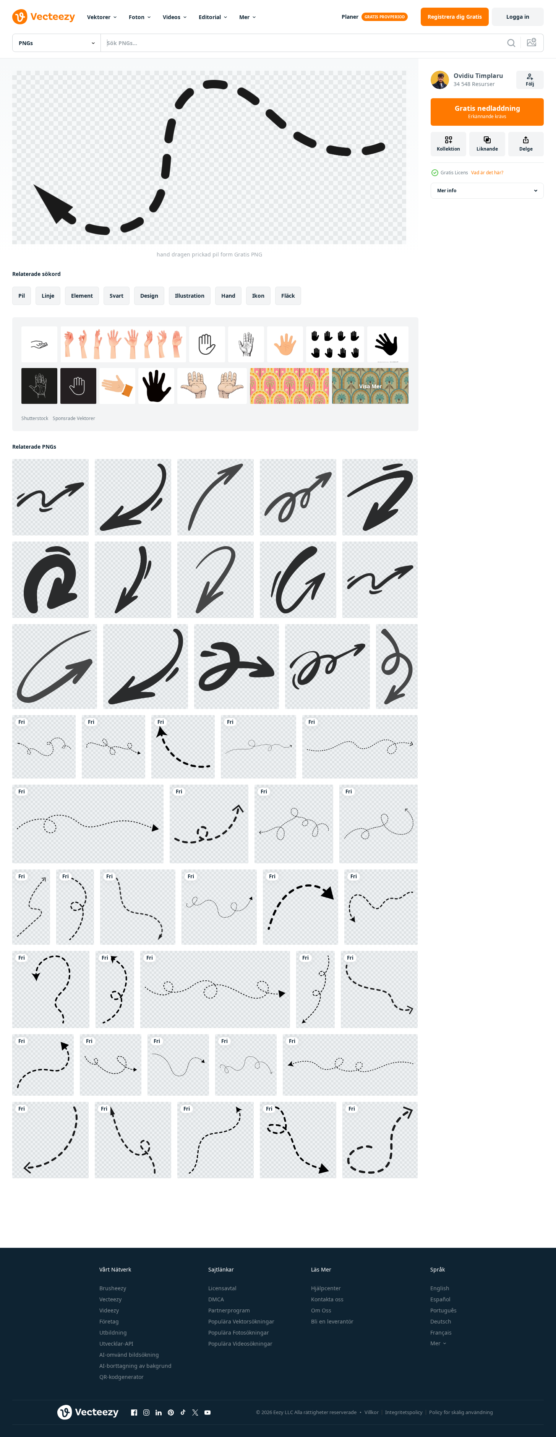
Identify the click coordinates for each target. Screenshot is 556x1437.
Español (440, 1299)
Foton (136, 17)
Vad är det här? (487, 172)
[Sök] (511, 42)
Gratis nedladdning (487, 112)
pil (21, 295)
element (82, 295)
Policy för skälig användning (461, 1412)
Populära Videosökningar (240, 1343)
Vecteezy (110, 1299)
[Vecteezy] (43, 16)
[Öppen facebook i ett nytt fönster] (134, 1412)
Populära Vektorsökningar (241, 1321)
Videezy (109, 1310)
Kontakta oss (327, 1299)
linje (48, 295)
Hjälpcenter (326, 1288)
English (439, 1288)
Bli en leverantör (332, 1321)
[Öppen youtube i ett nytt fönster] (207, 1412)
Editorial (210, 17)
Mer (244, 17)
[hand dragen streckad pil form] (360, 747)
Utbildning (113, 1332)
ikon (258, 295)
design (149, 295)
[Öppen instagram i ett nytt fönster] (146, 1412)
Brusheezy (112, 1288)
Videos (171, 17)
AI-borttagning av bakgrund (135, 1365)
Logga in (517, 16)
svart (116, 295)
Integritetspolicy (404, 1412)
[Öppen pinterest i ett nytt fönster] (171, 1412)
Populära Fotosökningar (238, 1332)
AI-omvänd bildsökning (129, 1354)
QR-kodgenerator (121, 1376)
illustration (189, 295)
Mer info (446, 190)
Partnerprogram (229, 1310)
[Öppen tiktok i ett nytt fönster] (183, 1412)
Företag (109, 1321)
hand (228, 295)
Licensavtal (222, 1288)
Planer (350, 16)
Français (441, 1332)
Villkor (372, 1412)
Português (443, 1310)
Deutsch (440, 1321)
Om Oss (321, 1310)
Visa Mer (370, 385)
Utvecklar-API (116, 1343)
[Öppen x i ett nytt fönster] (195, 1412)
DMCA (216, 1299)
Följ (530, 84)
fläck (288, 295)
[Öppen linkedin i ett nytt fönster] (159, 1412)
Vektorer (98, 17)
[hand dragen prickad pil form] (44, 747)
